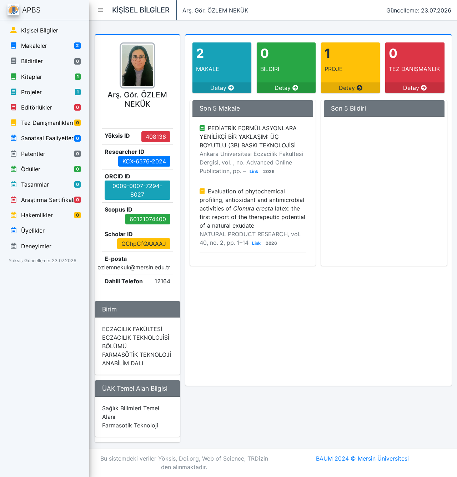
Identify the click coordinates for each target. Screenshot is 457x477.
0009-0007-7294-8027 (137, 190)
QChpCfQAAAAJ (143, 243)
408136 (156, 136)
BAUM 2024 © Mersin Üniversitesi (362, 458)
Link (254, 171)
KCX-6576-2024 (144, 161)
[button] (100, 10)
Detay (219, 87)
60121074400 (148, 219)
